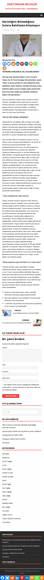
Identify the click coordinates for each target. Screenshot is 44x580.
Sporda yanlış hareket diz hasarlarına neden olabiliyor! (21, 431)
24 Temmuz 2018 (8, 30)
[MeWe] (26, 64)
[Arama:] (22, 412)
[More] (4, 68)
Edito (18, 30)
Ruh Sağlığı (6, 507)
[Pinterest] (22, 64)
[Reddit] (13, 64)
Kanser (4, 499)
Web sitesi (6, 378)
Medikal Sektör (7, 503)
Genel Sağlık (6, 484)
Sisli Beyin (5, 443)
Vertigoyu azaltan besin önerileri (13, 439)
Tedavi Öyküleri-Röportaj (11, 518)
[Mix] (31, 64)
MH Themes (21, 571)
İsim (3, 365)
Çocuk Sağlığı (7, 461)
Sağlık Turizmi (7, 515)
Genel (4, 480)
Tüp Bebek (6, 522)
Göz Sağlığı (6, 488)
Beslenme (6, 458)
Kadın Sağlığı (6, 492)
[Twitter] (9, 64)
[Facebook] (4, 64)
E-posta (5, 371)
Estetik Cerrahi (7, 473)
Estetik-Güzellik (7, 477)
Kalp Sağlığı (6, 496)
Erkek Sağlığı (6, 469)
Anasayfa (5, 454)
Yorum (4, 347)
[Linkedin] (18, 64)
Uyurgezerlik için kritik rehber (12, 435)
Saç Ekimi (5, 511)
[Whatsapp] (35, 64)
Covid (4, 465)
